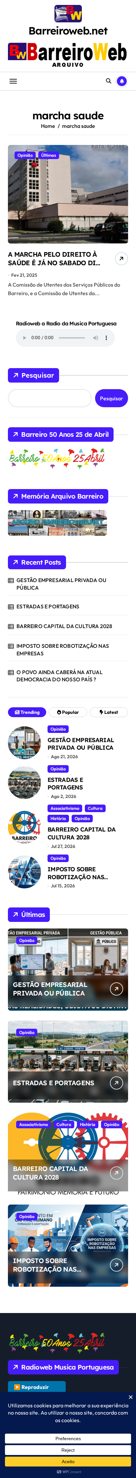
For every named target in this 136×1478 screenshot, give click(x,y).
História (58, 818)
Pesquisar (37, 375)
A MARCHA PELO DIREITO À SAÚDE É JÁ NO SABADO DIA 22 (54, 262)
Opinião (25, 155)
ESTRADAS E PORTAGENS (48, 606)
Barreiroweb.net (68, 30)
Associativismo (65, 808)
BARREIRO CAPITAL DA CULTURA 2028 (64, 626)
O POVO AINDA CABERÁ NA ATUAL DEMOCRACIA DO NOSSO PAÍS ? (60, 676)
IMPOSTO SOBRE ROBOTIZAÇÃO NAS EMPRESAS (63, 649)
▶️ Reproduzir (31, 1387)
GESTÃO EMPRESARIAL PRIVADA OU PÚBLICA (61, 584)
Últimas (48, 155)
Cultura (95, 808)
